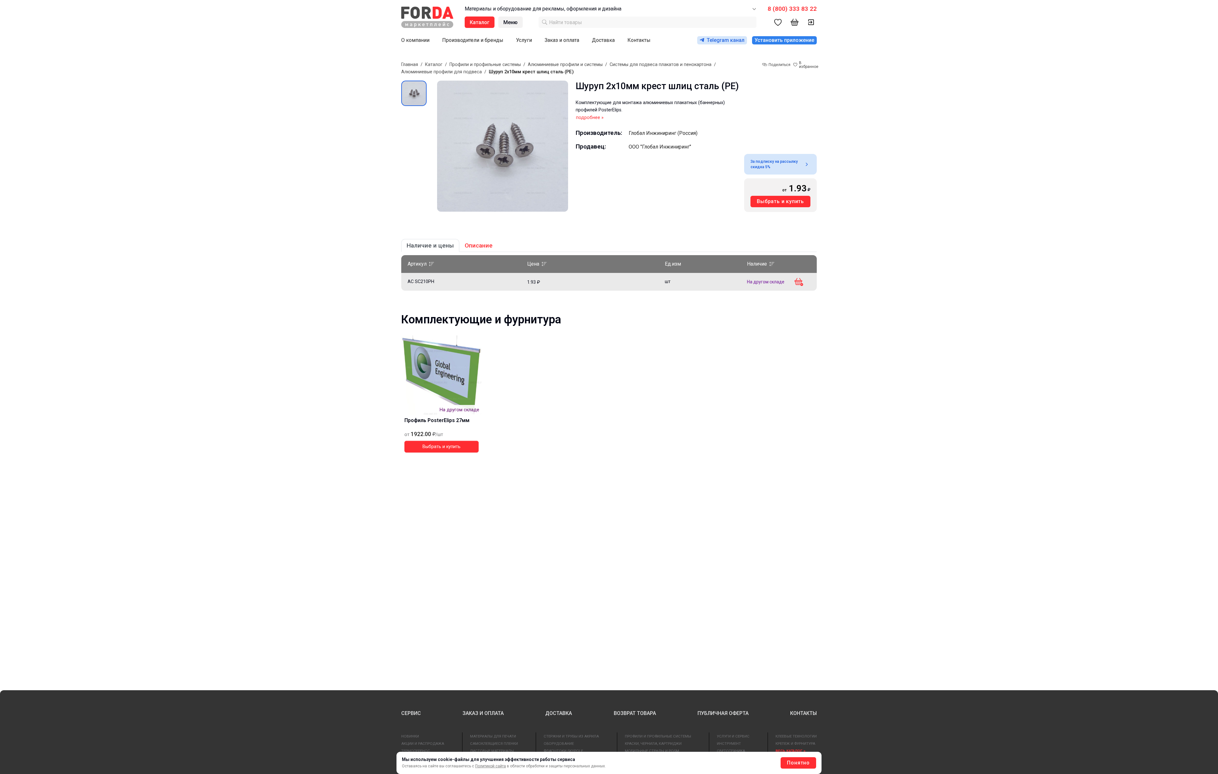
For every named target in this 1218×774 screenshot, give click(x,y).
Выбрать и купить (780, 201)
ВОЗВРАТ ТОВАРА (635, 713)
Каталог (433, 64)
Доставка (603, 40)
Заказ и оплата (562, 40)
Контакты (639, 40)
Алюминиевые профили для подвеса (441, 72)
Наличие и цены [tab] (430, 245)
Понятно (798, 763)
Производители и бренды (472, 40)
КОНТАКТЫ (803, 713)
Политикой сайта (490, 766)
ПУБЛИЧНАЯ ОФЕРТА (723, 713)
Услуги (524, 40)
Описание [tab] (479, 245)
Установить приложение (784, 40)
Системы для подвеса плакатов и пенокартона (660, 64)
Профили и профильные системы (485, 64)
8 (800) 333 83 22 (792, 8)
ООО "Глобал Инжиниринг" (660, 147)
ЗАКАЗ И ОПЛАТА (483, 713)
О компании (415, 40)
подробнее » (590, 117)
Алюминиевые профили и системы (565, 64)
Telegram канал (725, 40)
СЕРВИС (411, 713)
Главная (409, 64)
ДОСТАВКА (558, 713)
